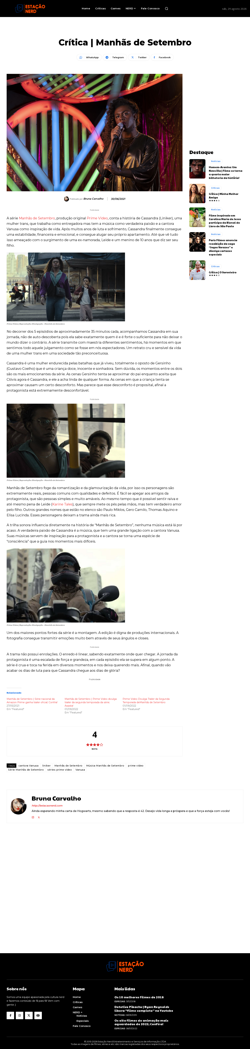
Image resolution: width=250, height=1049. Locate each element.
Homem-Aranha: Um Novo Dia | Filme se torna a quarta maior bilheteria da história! (225, 172)
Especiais (119, 1001)
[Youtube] (38, 1015)
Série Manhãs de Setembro (26, 769)
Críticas (215, 188)
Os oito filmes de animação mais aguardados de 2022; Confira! (141, 1022)
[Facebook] (10, 1015)
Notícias (215, 161)
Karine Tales (62, 504)
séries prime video (59, 769)
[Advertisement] (216, 95)
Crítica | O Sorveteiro (222, 272)
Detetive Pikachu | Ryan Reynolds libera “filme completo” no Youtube (143, 1009)
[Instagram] (33, 816)
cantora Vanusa (28, 765)
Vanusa (80, 769)
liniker (46, 765)
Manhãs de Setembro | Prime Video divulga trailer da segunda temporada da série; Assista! (91, 702)
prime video (136, 765)
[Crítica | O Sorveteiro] (197, 270)
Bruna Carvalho (93, 198)
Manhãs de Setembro (37, 218)
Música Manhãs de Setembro (105, 765)
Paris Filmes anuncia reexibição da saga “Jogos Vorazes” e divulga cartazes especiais (223, 247)
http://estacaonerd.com (47, 805)
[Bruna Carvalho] (67, 198)
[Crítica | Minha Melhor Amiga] (197, 193)
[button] (166, 8)
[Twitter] (39, 816)
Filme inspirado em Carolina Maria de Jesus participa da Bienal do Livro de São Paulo (225, 221)
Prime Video (97, 218)
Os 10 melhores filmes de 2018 (139, 997)
